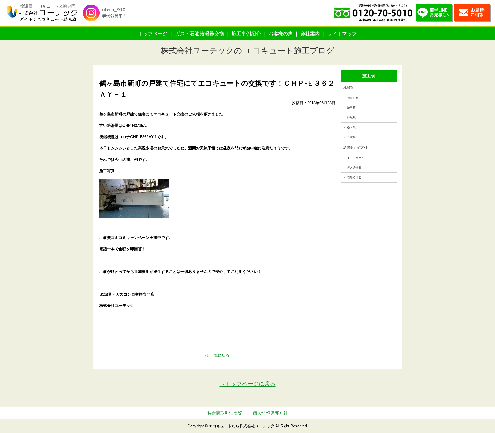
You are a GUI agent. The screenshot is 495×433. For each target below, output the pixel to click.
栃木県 (351, 127)
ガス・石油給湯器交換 (199, 33)
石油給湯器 (354, 177)
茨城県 (351, 137)
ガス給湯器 (354, 167)
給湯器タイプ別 (355, 147)
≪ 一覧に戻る (217, 355)
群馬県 (351, 117)
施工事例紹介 (246, 33)
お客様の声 (280, 33)
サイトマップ (342, 33)
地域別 (348, 88)
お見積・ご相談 (472, 13)
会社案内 (310, 33)
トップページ (153, 33)
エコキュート (355, 157)
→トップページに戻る (248, 384)
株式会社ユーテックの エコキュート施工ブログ (247, 50)
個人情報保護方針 (270, 413)
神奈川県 (352, 97)
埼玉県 (351, 107)
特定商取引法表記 (224, 413)
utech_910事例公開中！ (106, 17)
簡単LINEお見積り (434, 13)
